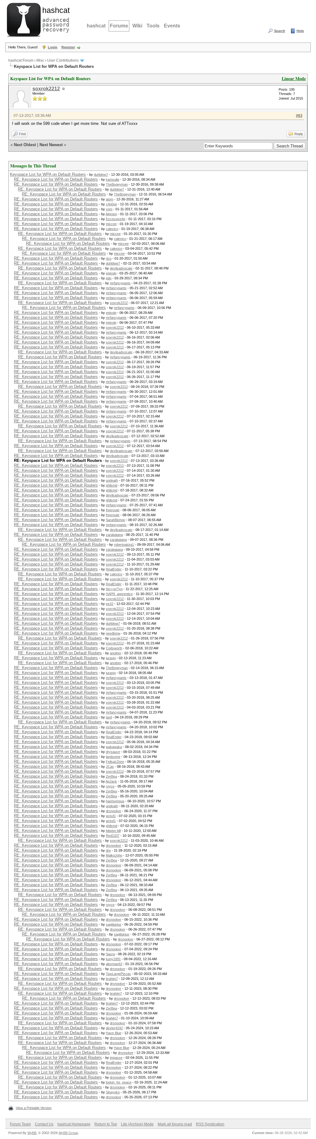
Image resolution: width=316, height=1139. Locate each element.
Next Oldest (25, 144)
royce (110, 786)
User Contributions (63, 60)
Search (279, 31)
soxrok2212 (46, 88)
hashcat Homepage (73, 1124)
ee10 (109, 604)
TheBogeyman (117, 184)
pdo (108, 278)
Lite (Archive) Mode (137, 1124)
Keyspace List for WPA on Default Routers (48, 174)
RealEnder (114, 569)
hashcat (96, 25)
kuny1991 (113, 959)
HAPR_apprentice (119, 594)
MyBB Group (68, 1133)
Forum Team (20, 1124)
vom (109, 209)
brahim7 (112, 979)
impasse (116, 1057)
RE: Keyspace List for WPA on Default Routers (56, 179)
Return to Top (105, 1124)
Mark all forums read (175, 1124)
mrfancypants (120, 283)
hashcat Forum (20, 60)
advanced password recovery (54, 19)
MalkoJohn (114, 855)
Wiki (137, 25)
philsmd (111, 485)
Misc (40, 60)
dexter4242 (114, 1028)
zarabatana (114, 535)
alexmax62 (114, 964)
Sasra (110, 954)
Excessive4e (115, 219)
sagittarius (113, 924)
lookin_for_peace (118, 1082)
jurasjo (111, 658)
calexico (112, 229)
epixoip (111, 273)
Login (52, 47)
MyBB (31, 1133)
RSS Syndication (210, 1124)
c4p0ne (111, 204)
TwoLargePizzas (118, 974)
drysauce (113, 752)
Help (300, 31)
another (115, 653)
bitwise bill (113, 831)
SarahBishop (115, 520)
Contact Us (44, 1124)
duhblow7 (101, 174)
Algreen (111, 214)
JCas (110, 766)
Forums (119, 25)
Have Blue (113, 1033)
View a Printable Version (34, 1108)
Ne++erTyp (114, 589)
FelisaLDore (115, 761)
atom (109, 199)
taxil (109, 717)
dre (108, 850)
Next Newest (51, 144)
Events (172, 25)
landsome (113, 757)
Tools (153, 25)
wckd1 (111, 816)
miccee (111, 224)
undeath (112, 480)
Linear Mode (294, 78)
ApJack (111, 781)
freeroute (112, 510)
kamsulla (112, 179)
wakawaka (114, 747)
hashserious (115, 801)
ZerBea (111, 776)
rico (108, 258)
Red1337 (112, 835)
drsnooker (113, 811)
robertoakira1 (124, 544)
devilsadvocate (121, 268)
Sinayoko (113, 1092)
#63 (299, 115)
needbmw (113, 633)
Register (68, 47)
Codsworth (114, 648)
